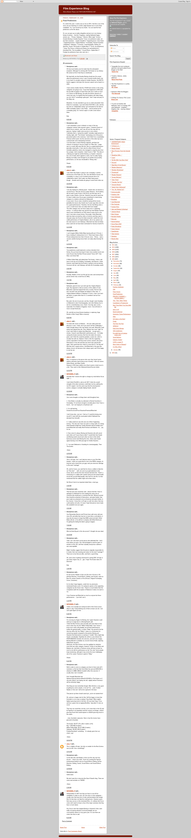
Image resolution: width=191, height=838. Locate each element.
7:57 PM (69, 280)
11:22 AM (69, 227)
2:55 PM (69, 268)
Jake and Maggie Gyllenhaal (119, 209)
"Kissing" (114, 162)
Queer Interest (115, 229)
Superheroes (115, 231)
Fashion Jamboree (118, 287)
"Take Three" (115, 180)
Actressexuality (115, 192)
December (116, 261)
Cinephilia (115, 111)
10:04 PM (69, 740)
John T (69, 744)
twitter (119, 34)
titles (114, 316)
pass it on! (116, 309)
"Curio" (113, 157)
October (115, 266)
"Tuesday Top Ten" (116, 182)
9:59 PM (69, 317)
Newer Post (63, 827)
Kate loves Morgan (118, 328)
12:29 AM (69, 391)
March (115, 282)
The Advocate (116, 93)
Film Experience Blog (76, 8)
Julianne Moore (115, 211)
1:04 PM (69, 568)
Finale (114, 321)
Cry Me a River (117, 347)
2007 (113, 254)
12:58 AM (69, 768)
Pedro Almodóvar (116, 226)
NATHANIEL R (71, 374)
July (114, 273)
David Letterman (117, 312)
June (114, 275)
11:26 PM (69, 353)
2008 (113, 252)
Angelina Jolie (115, 194)
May (114, 278)
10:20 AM (69, 534)
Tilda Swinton (115, 234)
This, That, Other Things (120, 300)
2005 (113, 259)
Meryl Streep (115, 214)
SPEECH (115, 326)
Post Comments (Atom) (75, 831)
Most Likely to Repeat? (119, 344)
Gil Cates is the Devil (119, 319)
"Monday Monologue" (117, 170)
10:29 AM (69, 184)
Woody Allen (114, 238)
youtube (124, 34)
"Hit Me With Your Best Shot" (119, 160)
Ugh (114, 289)
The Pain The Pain (118, 323)
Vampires (114, 236)
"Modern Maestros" (116, 167)
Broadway (114, 199)
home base (113, 34)
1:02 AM (69, 485)
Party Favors (116, 292)
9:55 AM (69, 166)
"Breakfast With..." (116, 155)
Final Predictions (69, 21)
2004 (113, 353)
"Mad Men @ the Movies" (118, 165)
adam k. (69, 170)
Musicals (113, 219)
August (115, 270)
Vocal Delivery (117, 337)
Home (83, 827)
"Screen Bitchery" (116, 177)
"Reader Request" (116, 175)
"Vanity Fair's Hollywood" (118, 187)
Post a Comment (67, 821)
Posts (114, 48)
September (116, 268)
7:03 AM (69, 525)
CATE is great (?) (118, 342)
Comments (115, 51)
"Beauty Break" (115, 148)
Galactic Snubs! (117, 340)
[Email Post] (86, 58)
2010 (113, 247)
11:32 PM (69, 370)
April (114, 280)
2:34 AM (69, 787)
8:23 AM (69, 817)
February (116, 285)
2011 (113, 245)
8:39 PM (69, 614)
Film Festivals (115, 204)
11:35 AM (69, 244)
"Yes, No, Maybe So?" (117, 189)
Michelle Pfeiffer (116, 216)
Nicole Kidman (115, 221)
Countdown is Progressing (120, 303)
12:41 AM (69, 751)
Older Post (102, 827)
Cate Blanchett (115, 202)
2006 (113, 257)
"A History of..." (115, 146)
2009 (113, 249)
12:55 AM (69, 453)
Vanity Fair (115, 71)
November (116, 263)
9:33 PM (69, 661)
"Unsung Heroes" (116, 184)
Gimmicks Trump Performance (122, 314)
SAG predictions (117, 331)
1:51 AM (69, 508)
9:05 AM (69, 119)
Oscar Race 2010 (116, 224)
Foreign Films (115, 207)
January (115, 350)
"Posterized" (114, 172)
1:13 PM (69, 601)
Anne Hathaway (115, 197)
